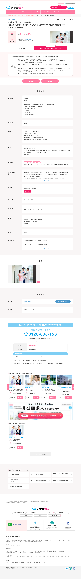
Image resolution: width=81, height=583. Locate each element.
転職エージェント (34, 556)
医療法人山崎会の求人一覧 (30, 15)
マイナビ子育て (30, 551)
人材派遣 (7, 556)
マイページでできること (70, 3)
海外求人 (40, 540)
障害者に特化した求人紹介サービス (12, 541)
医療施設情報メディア (62, 551)
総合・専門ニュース (18, 550)
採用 (26, 567)
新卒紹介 (28, 556)
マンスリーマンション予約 (21, 552)
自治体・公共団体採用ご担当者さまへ (19, 512)
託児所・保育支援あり (36, 162)
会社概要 (12, 567)
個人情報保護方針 (36, 567)
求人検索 (47, 11)
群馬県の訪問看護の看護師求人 (60, 480)
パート (60, 540)
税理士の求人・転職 (55, 556)
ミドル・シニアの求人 (66, 540)
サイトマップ (48, 512)
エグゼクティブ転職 (41, 556)
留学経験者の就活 (14, 540)
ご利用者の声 (59, 11)
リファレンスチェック (45, 562)
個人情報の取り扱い (62, 512)
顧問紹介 (62, 556)
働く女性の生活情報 (57, 550)
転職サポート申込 (54, 515)
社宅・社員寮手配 (37, 562)
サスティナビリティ (22, 567)
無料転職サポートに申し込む (58, 7)
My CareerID (55, 551)
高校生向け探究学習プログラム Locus (19, 545)
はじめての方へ (35, 11)
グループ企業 (30, 567)
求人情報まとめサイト (9, 550)
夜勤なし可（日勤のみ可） (28, 208)
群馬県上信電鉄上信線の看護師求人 (61, 474)
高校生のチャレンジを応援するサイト (29, 550)
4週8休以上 (26, 217)
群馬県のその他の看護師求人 (16, 486)
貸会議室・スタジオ (29, 562)
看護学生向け (20, 540)
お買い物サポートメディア (11, 552)
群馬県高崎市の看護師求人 (37, 474)
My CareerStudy (49, 551)
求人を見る (20, 397)
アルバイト (56, 540)
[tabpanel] (61, 39)
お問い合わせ (40, 515)
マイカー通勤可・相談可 (28, 186)
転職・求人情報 (35, 540)
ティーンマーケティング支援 (42, 550)
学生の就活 (7, 540)
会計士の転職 (49, 556)
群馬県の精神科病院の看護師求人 (39, 480)
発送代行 (22, 562)
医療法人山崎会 (11, 19)
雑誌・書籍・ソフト (65, 550)
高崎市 (23, 15)
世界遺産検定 (16, 551)
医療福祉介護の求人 (37, 541)
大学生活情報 (50, 550)
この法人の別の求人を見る (62, 301)
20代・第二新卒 (22, 556)
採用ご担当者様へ (61, 3)
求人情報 (31, 81)
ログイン (71, 7)
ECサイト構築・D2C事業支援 (39, 551)
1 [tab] (61, 42)
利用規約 (26, 515)
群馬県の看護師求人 (14, 474)
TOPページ (12, 11)
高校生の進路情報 (9, 545)
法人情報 (50, 81)
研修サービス (8, 562)
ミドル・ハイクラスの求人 (47, 540)
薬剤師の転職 (67, 556)
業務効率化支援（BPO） (16, 562)
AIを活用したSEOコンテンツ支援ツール (34, 552)
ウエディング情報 (9, 551)
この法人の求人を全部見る (40, 454)
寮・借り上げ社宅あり (28, 162)
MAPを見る (27, 191)
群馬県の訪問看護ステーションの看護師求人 (18, 480)
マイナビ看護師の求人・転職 (11, 15)
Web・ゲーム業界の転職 (14, 556)
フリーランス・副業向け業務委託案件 (26, 541)
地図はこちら (27, 39)
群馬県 (19, 15)
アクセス (16, 567)
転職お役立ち (70, 11)
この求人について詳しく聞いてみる (50, 47)
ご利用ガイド (24, 11)
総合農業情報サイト (23, 551)
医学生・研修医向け (27, 540)
